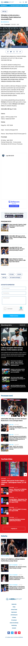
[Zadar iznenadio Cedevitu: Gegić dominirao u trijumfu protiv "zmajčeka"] (4, 227)
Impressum (14, 612)
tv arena (8, 637)
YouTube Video (6, 459)
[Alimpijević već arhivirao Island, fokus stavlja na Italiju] (4, 568)
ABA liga (4, 11)
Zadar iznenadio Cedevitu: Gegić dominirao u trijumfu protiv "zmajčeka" (17, 226)
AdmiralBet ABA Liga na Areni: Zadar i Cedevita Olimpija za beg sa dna (17, 237)
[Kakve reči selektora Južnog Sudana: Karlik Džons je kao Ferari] (14, 548)
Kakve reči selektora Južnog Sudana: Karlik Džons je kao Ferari (13, 560)
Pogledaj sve (22, 325)
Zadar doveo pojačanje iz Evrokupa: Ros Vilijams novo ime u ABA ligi (18, 428)
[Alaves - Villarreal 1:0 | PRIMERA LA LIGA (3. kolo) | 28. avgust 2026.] (4, 490)
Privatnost (14, 620)
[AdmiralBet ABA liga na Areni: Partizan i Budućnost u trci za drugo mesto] (14, 408)
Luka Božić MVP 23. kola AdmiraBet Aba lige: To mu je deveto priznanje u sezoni (16, 249)
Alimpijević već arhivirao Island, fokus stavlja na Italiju (17, 567)
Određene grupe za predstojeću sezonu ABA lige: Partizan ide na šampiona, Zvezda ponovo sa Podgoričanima (17, 438)
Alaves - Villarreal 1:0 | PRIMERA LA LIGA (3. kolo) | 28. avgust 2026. (17, 491)
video (14, 607)
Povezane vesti (6, 221)
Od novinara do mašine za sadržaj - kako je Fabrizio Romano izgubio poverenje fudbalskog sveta (17, 363)
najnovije (14, 604)
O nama (14, 617)
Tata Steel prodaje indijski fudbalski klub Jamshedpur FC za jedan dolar (18, 379)
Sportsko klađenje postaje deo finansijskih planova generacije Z (18, 387)
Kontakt (14, 628)
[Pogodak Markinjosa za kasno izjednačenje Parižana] (4, 520)
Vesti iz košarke (5, 555)
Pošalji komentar (14, 316)
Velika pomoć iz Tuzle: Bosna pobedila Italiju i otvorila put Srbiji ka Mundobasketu (17, 588)
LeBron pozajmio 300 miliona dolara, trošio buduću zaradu (12, 349)
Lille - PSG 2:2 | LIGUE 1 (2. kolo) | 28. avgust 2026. (17, 510)
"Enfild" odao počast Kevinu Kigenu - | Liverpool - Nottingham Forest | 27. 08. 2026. (13, 482)
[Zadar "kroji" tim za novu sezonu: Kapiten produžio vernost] (4, 447)
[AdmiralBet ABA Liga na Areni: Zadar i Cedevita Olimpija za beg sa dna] (4, 239)
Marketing (14, 625)
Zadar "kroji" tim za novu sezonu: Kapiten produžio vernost (16, 448)
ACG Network (14, 615)
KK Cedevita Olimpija (15, 277)
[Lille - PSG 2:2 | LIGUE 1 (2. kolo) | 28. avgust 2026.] (4, 510)
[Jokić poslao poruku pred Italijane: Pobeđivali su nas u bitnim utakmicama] (4, 578)
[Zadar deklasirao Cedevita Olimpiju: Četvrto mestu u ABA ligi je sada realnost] (4, 262)
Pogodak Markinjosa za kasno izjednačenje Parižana (17, 520)
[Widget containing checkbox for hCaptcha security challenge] (13, 308)
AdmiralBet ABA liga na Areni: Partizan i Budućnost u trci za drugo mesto (14, 420)
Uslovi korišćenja (14, 622)
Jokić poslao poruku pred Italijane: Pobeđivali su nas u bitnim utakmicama (17, 578)
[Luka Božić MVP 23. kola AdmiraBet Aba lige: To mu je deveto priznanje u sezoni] (4, 250)
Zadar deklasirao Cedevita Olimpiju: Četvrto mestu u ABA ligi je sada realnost (17, 260)
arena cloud (14, 609)
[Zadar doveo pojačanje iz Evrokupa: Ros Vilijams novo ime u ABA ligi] (4, 428)
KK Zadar (11, 274)
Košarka (19, 274)
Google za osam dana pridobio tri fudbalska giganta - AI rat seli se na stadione (18, 371)
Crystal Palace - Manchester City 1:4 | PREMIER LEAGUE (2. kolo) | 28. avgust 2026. (18, 501)
